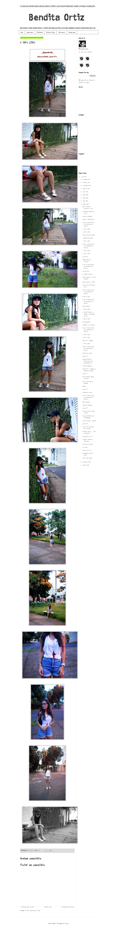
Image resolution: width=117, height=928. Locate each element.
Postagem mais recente (27, 907)
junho (84, 195)
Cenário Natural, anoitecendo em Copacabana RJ (87, 361)
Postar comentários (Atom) (32, 911)
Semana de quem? (87, 238)
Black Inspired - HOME (88, 282)
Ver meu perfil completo (85, 52)
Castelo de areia (87, 353)
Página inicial (47, 907)
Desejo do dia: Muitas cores (88, 286)
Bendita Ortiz (31, 850)
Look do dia (85, 271)
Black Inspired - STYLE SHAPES (89, 278)
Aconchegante (86, 322)
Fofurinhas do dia (87, 392)
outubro (85, 183)
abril (84, 201)
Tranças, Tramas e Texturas (87, 440)
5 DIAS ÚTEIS (86, 229)
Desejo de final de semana (87, 383)
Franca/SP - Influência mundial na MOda (88, 370)
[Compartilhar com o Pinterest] (51, 850)
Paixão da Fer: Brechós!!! (86, 261)
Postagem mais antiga (67, 907)
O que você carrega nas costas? (88, 428)
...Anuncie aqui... (72, 32)
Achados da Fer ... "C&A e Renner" (89, 433)
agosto (85, 189)
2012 (82, 177)
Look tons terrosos (87, 444)
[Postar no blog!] (46, 850)
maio (84, 198)
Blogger (66, 923)
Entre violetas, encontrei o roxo (87, 208)
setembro (86, 186)
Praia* (84, 386)
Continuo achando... (87, 216)
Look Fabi (85, 257)
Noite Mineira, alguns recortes (88, 378)
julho (84, 192)
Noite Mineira (86, 306)
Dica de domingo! (87, 366)
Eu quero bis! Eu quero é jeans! (88, 412)
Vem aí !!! (85, 356)
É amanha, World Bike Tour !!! (88, 212)
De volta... (85, 447)
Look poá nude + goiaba (89, 421)
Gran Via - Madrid (87, 341)
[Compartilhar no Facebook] (50, 850)
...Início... (22, 32)
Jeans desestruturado (88, 235)
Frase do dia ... (86, 297)
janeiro (85, 465)
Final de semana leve (88, 219)
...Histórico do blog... (50, 32)
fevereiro (85, 462)
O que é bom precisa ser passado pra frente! (88, 224)
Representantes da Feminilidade (88, 417)
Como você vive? (86, 450)
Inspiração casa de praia (87, 454)
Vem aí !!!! (85, 424)
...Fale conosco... (61, 32)
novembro (85, 179)
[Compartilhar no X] (48, 850)
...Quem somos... (29, 32)
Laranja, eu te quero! (88, 325)
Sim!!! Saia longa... (87, 458)
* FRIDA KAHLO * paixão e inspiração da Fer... (88, 314)
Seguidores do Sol (87, 436)
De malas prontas (87, 274)
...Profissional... (39, 32)
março (85, 204)
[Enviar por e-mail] (45, 850)
